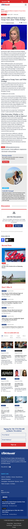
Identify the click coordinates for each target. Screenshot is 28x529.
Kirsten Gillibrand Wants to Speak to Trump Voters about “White (13, 11)
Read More (5, 161)
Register (18, 226)
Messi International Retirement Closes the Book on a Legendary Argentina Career (12, 302)
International (11, 481)
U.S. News (12, 483)
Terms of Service (17, 523)
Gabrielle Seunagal (10, 22)
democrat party (5, 149)
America (4, 14)
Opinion (21, 481)
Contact (14, 527)
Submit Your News (17, 525)
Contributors (9, 525)
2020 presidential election (12, 147)
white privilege (12, 151)
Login (9, 226)
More (24, 336)
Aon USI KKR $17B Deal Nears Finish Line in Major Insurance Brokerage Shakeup (13, 327)
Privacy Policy (10, 523)
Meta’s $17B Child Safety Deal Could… (6, 384)
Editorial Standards (6, 479)
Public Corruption (5, 483)
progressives (23, 149)
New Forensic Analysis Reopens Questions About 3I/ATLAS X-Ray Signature (13, 502)
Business (17, 481)
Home (2, 9)
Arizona (13, 477)
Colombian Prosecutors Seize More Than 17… (21, 356)
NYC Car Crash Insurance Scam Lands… (5, 412)
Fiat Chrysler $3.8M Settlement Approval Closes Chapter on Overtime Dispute (12, 294)
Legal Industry (18, 336)
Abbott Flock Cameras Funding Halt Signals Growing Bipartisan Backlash (13, 319)
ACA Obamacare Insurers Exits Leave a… (20, 412)
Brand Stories (19, 477)
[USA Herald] (5, 4)
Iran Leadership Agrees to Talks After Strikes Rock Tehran (12, 511)
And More (11, 336)
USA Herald (4, 151)
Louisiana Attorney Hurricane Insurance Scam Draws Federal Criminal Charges (12, 310)
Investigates (4, 481)
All (2, 336)
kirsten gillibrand (14, 149)
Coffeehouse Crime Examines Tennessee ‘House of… (6, 357)
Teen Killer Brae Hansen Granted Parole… (19, 385)
